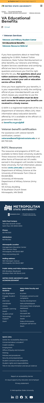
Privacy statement (22, 383)
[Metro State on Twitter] (26, 397)
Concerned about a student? (13, 342)
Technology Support (6, 318)
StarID (9, 311)
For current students (15, 11)
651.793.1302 (6, 239)
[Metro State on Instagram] (17, 397)
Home (4, 11)
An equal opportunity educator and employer (22, 380)
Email (7, 27)
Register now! (14, 1)
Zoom (9, 321)
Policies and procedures (11, 355)
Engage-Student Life (9, 297)
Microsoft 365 (31, 313)
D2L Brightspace (9, 293)
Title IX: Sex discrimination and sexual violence (19, 366)
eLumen (31, 293)
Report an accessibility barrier (22, 376)
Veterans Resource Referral (15, 46)
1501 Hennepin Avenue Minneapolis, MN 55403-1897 (13, 262)
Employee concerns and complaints (29, 297)
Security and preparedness (12, 358)
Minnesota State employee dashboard (31, 307)
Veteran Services (34, 13)
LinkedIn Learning (9, 309)
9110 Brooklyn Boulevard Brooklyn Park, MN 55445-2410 (13, 272)
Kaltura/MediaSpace (31, 303)
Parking (5, 353)
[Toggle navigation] (40, 6)
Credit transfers (8, 345)
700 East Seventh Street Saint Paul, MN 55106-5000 (12, 225)
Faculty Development (28, 301)
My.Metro (31, 311)
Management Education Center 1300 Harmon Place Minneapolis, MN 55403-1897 (14, 249)
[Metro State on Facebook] (21, 397)
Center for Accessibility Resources (15, 340)
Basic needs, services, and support (15, 13)
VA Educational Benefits (13, 43)
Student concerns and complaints (15, 361)
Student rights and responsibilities (15, 363)
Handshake (9, 303)
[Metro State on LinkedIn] (12, 397)
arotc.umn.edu (15, 168)
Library (9, 306)
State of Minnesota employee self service (31, 322)
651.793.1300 (6, 232)
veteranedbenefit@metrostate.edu (18, 138)
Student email (9, 314)
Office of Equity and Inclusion (13, 350)
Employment (7, 348)
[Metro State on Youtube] (31, 397)
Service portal (31, 316)
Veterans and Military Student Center (19, 40)
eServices (9, 301)
